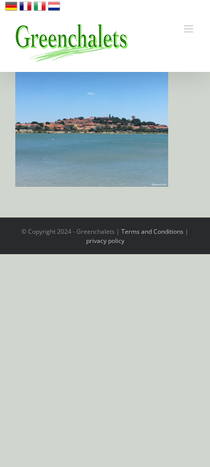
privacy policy (105, 240)
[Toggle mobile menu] (189, 28)
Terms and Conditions (152, 231)
